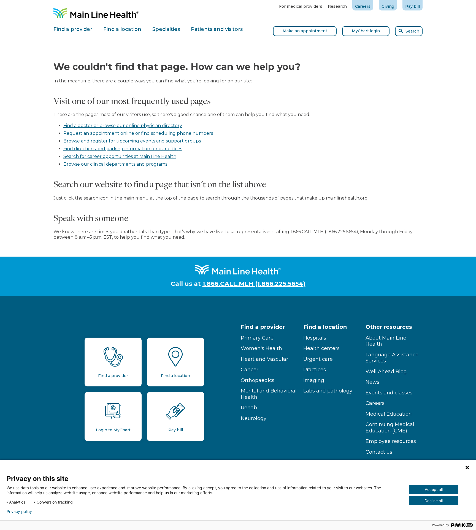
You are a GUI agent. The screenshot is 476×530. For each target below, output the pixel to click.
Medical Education (389, 414)
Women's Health (261, 348)
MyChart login (366, 30)
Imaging (313, 380)
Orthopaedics (257, 380)
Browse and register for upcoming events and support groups (132, 141)
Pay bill (412, 6)
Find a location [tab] (122, 29)
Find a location (325, 327)
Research (337, 6)
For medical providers (300, 6)
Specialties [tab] (166, 29)
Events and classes (389, 393)
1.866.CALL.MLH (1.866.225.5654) (253, 283)
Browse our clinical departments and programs (115, 164)
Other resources (389, 327)
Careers (362, 6)
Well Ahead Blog (386, 371)
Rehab (249, 408)
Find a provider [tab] (72, 29)
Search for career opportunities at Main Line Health (119, 156)
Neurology (253, 418)
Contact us (379, 452)
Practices (314, 370)
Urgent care (318, 359)
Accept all (434, 489)
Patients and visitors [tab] (217, 29)
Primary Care (257, 338)
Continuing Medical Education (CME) (390, 427)
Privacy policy (19, 511)
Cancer (249, 370)
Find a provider (263, 327)
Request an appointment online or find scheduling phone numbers (138, 133)
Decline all (433, 500)
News (372, 382)
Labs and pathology (327, 391)
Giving (388, 6)
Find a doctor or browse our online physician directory (122, 125)
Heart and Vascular (264, 359)
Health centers (321, 348)
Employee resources (391, 441)
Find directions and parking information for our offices (122, 148)
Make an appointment (305, 30)
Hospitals (314, 338)
